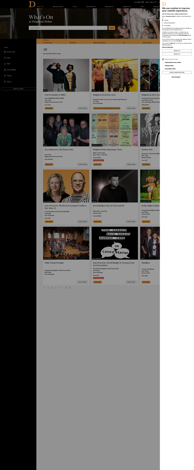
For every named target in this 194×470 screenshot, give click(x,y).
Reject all (177, 54)
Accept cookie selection (177, 72)
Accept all (177, 50)
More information (176, 77)
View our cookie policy (167, 47)
